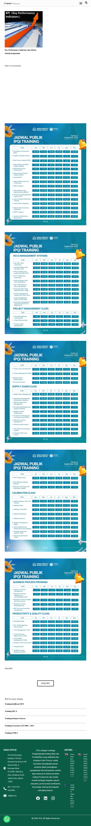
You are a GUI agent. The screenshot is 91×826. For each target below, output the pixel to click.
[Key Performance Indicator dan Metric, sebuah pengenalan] (24, 13)
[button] (81, 3)
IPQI (40, 818)
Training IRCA (11, 711)
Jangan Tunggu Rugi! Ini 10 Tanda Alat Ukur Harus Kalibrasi (73, 794)
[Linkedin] (45, 798)
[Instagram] (53, 798)
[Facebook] (38, 798)
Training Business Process (15, 718)
